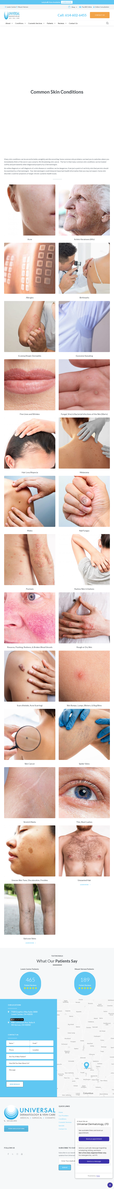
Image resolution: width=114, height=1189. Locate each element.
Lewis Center (11, 7)
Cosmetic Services (35, 23)
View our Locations (16, 1128)
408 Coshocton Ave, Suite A (23, 1023)
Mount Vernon (23, 7)
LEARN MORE (66, 2)
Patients (50, 23)
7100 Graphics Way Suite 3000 (24, 1013)
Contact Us (73, 23)
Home (61, 1112)
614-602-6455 (76, 15)
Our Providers (63, 1116)
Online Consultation (102, 7)
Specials (61, 1126)
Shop (73, 7)
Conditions (19, 23)
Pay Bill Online (87, 7)
